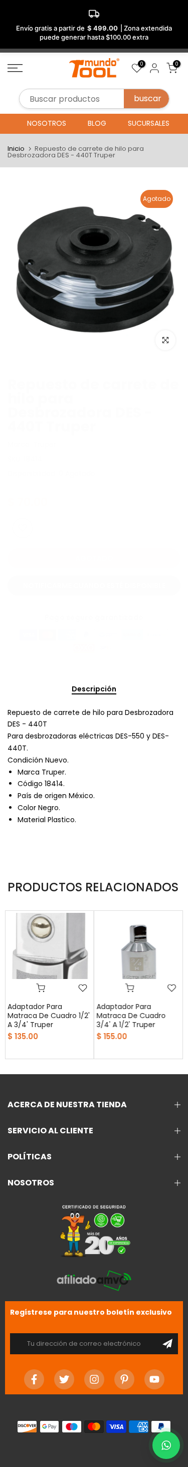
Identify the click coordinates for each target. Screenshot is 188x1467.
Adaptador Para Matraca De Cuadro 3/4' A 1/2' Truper (131, 1016)
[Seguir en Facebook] (34, 1379)
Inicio (16, 148)
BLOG (97, 123)
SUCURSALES (148, 123)
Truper (44, 444)
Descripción (94, 689)
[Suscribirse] (167, 1344)
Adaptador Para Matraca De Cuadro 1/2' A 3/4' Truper (49, 1016)
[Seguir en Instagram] (94, 1379)
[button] (166, 1445)
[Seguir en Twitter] (64, 1379)
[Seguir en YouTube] (154, 1379)
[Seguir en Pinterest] (124, 1379)
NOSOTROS (46, 123)
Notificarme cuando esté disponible (94, 586)
